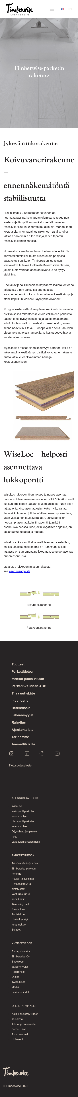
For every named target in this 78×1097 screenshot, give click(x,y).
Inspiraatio (20, 700)
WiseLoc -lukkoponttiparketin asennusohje (23, 811)
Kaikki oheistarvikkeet (25, 1014)
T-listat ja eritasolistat (24, 1024)
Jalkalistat (17, 1019)
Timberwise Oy (21, 956)
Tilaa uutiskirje (23, 693)
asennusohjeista (19, 571)
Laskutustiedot (20, 992)
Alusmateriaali (20, 1034)
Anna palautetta (21, 951)
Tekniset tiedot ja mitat (25, 863)
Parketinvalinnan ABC (29, 686)
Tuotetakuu (18, 914)
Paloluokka (18, 909)
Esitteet (16, 929)
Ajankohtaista (22, 729)
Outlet (15, 977)
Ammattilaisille (23, 744)
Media (15, 987)
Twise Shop (18, 982)
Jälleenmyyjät (22, 715)
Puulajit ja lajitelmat (23, 878)
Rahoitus (19, 722)
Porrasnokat (19, 1029)
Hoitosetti (17, 1039)
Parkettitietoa (22, 671)
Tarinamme (20, 736)
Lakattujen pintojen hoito (26, 841)
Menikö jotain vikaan (28, 678)
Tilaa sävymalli (20, 904)
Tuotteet (18, 664)
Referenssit (21, 707)
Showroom (18, 961)
